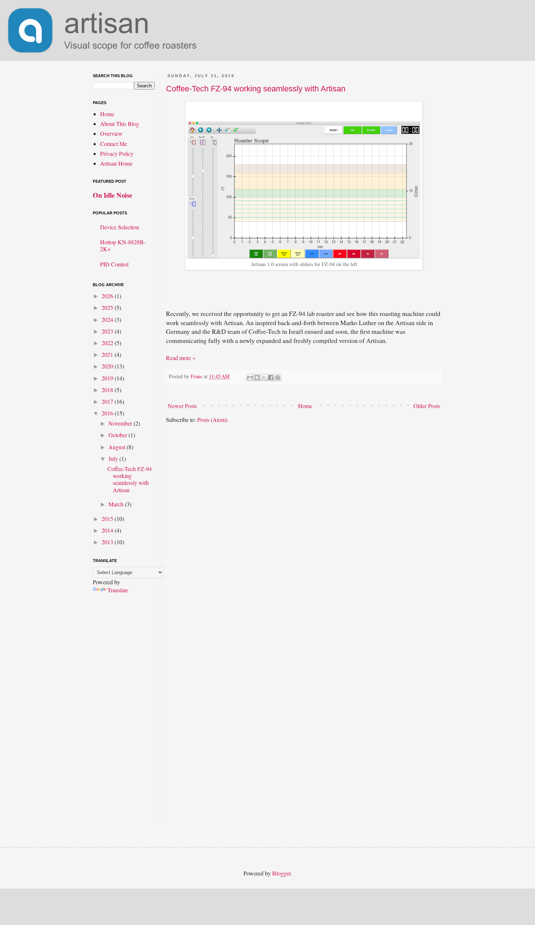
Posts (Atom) (212, 419)
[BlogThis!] (257, 377)
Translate (117, 590)
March (116, 504)
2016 (108, 413)
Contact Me (113, 143)
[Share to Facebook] (270, 377)
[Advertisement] (124, 714)
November (121, 423)
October (118, 435)
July (113, 458)
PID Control (114, 264)
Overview (111, 133)
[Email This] (250, 377)
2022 (108, 343)
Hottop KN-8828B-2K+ (123, 245)
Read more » (180, 357)
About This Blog (119, 123)
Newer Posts (182, 406)
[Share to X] (264, 377)
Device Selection (119, 227)
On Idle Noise (112, 195)
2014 (108, 530)
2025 (108, 307)
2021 (108, 354)
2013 (108, 542)
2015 (108, 518)
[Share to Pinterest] (277, 377)
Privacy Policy (117, 153)
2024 (108, 319)
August (117, 447)
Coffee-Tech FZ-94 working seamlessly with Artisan (255, 88)
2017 (108, 401)
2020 (108, 366)
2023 (108, 331)
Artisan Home (116, 163)
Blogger (281, 873)
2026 (108, 296)
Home (305, 406)
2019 (108, 378)
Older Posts (426, 406)
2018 (108, 390)
